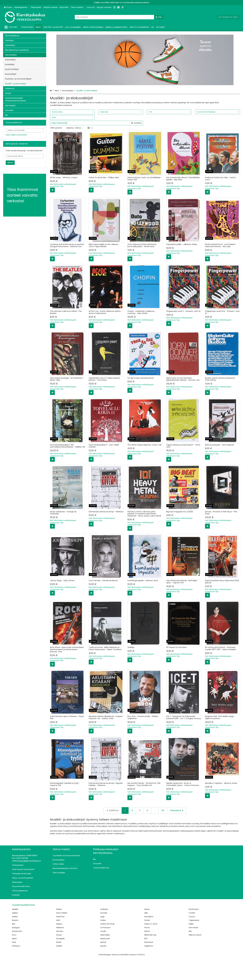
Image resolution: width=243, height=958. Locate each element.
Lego (102, 916)
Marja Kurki (105, 938)
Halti (58, 920)
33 (163, 810)
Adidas (15, 913)
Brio (13, 924)
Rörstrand (148, 942)
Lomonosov (105, 927)
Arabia (15, 916)
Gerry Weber (61, 913)
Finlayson (16, 946)
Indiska (59, 946)
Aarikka (15, 909)
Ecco (14, 935)
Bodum (15, 920)
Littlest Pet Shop (107, 924)
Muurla (103, 946)
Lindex (103, 920)
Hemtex (59, 931)
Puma (147, 927)
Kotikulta (104, 909)
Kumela (103, 913)
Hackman (60, 916)
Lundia (103, 931)
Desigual (15, 927)
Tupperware (194, 920)
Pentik (147, 920)
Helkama (60, 927)
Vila (190, 931)
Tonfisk (192, 913)
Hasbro (59, 924)
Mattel (103, 942)
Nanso (147, 909)
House (59, 935)
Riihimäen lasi (150, 935)
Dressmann (17, 931)
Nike (146, 913)
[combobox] (119, 17)
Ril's (145, 938)
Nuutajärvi (148, 916)
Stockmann (194, 909)
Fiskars (59, 909)
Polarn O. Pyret (150, 924)
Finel (14, 942)
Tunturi (192, 916)
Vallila (191, 924)
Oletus (78, 128)
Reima (147, 931)
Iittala (58, 942)
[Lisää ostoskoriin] (52, 190)
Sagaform (148, 946)
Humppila (60, 938)
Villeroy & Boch (195, 935)
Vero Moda (193, 927)
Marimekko (105, 935)
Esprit (14, 938)
